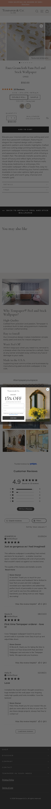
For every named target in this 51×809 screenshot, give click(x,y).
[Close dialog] (47, 389)
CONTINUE (13, 418)
